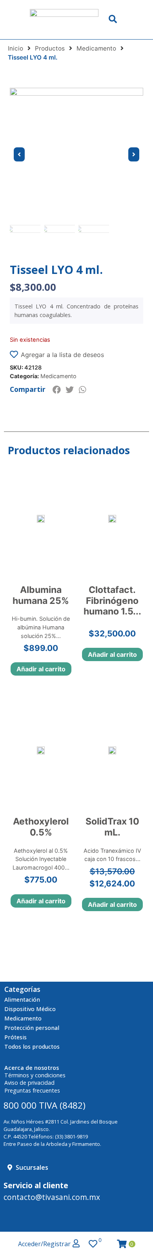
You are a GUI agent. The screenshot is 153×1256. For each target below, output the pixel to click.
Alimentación (22, 999)
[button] (56, 389)
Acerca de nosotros (31, 1067)
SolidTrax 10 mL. (112, 827)
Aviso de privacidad (29, 1082)
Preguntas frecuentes (32, 1090)
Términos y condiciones (35, 1075)
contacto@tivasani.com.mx (52, 1197)
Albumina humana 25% (41, 595)
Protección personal (31, 1027)
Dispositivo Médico (30, 1009)
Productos (50, 48)
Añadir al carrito (41, 669)
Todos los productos (32, 1046)
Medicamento (96, 48)
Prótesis (15, 1037)
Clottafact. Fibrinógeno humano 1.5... (112, 600)
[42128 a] (76, 154)
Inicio (15, 48)
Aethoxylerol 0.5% (41, 827)
